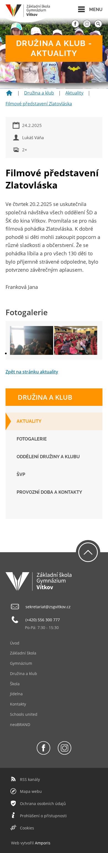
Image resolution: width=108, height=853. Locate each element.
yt (24, 843)
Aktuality (74, 93)
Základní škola (23, 653)
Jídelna (16, 693)
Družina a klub (39, 93)
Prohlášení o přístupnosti (43, 815)
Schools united (23, 714)
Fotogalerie (32, 439)
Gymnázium (21, 663)
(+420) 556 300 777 (42, 619)
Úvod (14, 643)
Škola (15, 683)
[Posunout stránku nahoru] (88, 552)
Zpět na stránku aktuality (32, 372)
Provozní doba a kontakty (49, 492)
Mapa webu (31, 791)
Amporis (42, 843)
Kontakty (18, 704)
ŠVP (21, 474)
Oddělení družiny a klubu (48, 456)
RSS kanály (30, 779)
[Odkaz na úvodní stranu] (28, 15)
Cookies (27, 828)
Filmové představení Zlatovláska (39, 104)
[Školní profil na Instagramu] (87, 26)
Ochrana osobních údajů (43, 803)
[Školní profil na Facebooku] (75, 26)
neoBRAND (20, 724)
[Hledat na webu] (98, 26)
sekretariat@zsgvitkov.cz (48, 606)
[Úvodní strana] (9, 95)
